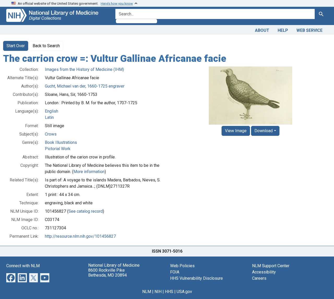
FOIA (174, 272)
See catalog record (85, 211)
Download (263, 130)
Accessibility (264, 272)
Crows (51, 134)
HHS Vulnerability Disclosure (196, 278)
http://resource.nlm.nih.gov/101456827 (80, 236)
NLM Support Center (270, 265)
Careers (259, 278)
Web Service (309, 30)
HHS (169, 291)
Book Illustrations (61, 142)
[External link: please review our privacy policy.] (10, 277)
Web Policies (182, 265)
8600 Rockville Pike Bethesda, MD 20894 (107, 273)
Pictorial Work (57, 148)
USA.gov (184, 291)
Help (283, 30)
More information (89, 171)
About (262, 30)
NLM (146, 291)
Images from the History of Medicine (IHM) (84, 69)
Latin (49, 117)
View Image (236, 130)
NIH (158, 291)
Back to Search (46, 45)
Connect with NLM (23, 265)
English (51, 111)
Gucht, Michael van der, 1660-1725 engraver (84, 86)
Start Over (16, 45)
